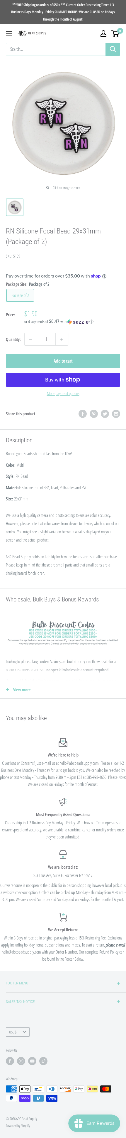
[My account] (103, 33)
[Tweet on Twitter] (105, 413)
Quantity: (13, 339)
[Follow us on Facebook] (10, 1061)
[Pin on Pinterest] (94, 413)
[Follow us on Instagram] (21, 1061)
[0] (115, 33)
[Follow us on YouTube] (32, 1061)
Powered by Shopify (18, 1125)
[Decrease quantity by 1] (31, 339)
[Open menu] (9, 33)
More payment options (63, 393)
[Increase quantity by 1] (62, 339)
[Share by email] (116, 413)
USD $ (12, 1032)
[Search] (112, 49)
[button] (72, 322)
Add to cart (63, 361)
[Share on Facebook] (83, 413)
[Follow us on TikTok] (43, 1061)
